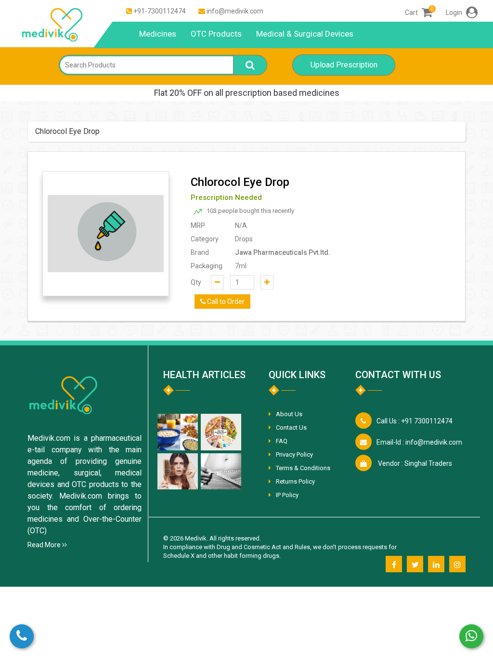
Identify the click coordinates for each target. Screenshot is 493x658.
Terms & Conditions (303, 468)
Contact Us (291, 427)
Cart (418, 12)
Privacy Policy (294, 454)
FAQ (281, 441)
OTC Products (216, 34)
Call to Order (225, 301)
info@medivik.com (235, 11)
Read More (44, 545)
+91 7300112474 (414, 421)
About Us (289, 414)
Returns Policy (295, 481)
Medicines (157, 34)
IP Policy (287, 495)
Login (455, 12)
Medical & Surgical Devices (304, 34)
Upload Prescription (344, 64)
